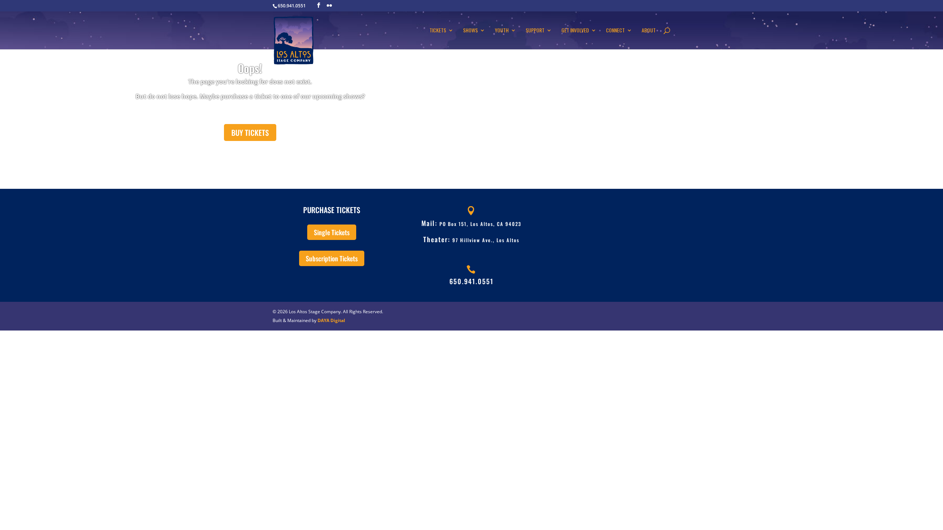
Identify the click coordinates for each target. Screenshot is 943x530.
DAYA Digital (331, 320)
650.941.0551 (471, 281)
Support (535, 31)
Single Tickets (332, 232)
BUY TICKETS (250, 132)
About (649, 31)
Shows (470, 31)
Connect (615, 31)
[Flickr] (329, 5)
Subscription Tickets (332, 258)
